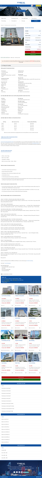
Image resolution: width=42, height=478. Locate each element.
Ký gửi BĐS (39, 5)
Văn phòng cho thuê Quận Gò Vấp (7, 411)
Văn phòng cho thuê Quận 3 (6, 393)
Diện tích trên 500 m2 (5, 442)
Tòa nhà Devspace (8, 263)
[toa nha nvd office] (12, 36)
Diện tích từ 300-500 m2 (5, 439)
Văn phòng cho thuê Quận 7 (6, 398)
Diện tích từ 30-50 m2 (5, 421)
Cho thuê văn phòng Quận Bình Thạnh (7, 141)
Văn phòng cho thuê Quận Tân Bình (7, 403)
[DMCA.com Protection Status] (26, 472)
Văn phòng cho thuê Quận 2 (6, 390)
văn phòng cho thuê (35, 143)
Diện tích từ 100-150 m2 (5, 429)
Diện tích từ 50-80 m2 (5, 424)
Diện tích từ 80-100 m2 (5, 426)
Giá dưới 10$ (4, 450)
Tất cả (3, 385)
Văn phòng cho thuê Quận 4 (6, 395)
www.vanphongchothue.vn (27, 469)
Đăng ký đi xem (33, 54)
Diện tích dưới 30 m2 (5, 419)
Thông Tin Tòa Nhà (7, 65)
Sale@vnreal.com (16, 469)
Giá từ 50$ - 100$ (4, 457)
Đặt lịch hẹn (21, 379)
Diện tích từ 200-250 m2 (5, 434)
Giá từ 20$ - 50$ (4, 455)
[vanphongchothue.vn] (21, 3)
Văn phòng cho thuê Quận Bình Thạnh (8, 408)
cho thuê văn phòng (29, 260)
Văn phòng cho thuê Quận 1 (6, 388)
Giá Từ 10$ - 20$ (4, 452)
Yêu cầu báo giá (21, 377)
